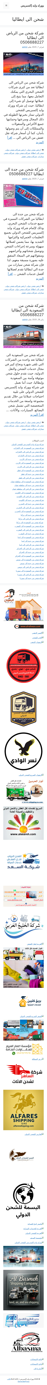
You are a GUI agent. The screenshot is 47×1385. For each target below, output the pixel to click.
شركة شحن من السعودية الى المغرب (29, 526)
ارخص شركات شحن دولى (15, 150)
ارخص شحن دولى (34, 150)
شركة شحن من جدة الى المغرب (31, 534)
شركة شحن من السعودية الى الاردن (30, 463)
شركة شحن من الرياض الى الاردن (30, 467)
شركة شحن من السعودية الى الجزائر (29, 556)
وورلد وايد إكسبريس (32, 5)
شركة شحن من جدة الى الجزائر (31, 552)
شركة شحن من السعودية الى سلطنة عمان (27, 482)
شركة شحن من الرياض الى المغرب (30, 530)
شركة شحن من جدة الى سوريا (32, 578)
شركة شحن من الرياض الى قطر (31, 478)
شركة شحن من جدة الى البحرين (31, 504)
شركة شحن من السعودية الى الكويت (29, 493)
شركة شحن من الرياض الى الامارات (30, 452)
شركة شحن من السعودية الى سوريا (30, 571)
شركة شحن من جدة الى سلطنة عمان (29, 485)
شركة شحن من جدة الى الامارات (31, 455)
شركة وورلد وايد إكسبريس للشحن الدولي (27, 444)
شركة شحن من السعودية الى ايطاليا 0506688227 (27, 310)
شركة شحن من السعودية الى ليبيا (31, 537)
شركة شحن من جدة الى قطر (32, 474)
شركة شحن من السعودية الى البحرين (29, 511)
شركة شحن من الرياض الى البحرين (30, 508)
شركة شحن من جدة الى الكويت (31, 500)
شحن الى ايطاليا (37, 153)
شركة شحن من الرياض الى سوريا (30, 574)
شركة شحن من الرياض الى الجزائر (30, 548)
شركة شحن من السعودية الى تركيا (29, 522)
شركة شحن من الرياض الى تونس (30, 567)
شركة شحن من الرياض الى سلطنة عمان (28, 489)
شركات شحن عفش (29, 156)
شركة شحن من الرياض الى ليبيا (31, 545)
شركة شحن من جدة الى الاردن (32, 459)
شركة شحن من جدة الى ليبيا (33, 541)
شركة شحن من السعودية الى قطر (30, 470)
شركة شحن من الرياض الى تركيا (31, 519)
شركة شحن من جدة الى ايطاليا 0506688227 (24, 171)
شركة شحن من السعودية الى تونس (30, 560)
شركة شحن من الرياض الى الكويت (30, 496)
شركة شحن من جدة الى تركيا (32, 515)
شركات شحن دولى (22, 153)
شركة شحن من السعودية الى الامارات (29, 448)
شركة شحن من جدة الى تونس (32, 563)
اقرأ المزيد (37, 415)
